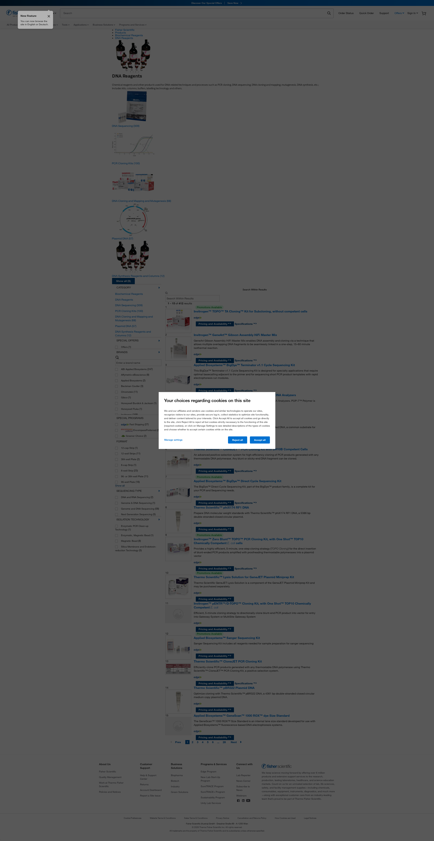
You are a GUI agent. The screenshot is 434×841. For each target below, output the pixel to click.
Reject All (237, 439)
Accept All (260, 439)
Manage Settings (173, 439)
